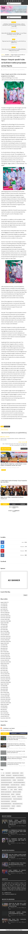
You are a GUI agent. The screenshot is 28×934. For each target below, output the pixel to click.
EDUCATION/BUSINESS (19, 782)
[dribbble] (15, 1)
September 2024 (4, 641)
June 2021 (3, 707)
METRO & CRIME (17, 791)
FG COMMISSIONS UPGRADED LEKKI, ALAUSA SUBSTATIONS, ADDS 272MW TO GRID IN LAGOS (17, 831)
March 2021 (3, 713)
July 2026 (3, 604)
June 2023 (3, 667)
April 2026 (3, 609)
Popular (14, 733)
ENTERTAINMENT (5, 784)
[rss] (17, 1)
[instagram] (21, 1)
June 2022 (3, 687)
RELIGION (13, 47)
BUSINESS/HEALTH (20, 777)
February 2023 (4, 673)
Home (2, 54)
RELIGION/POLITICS (17, 803)
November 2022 (4, 679)
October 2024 (4, 639)
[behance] (19, 1)
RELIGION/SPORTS (5, 806)
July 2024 (3, 644)
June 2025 (3, 626)
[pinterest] (10, 1)
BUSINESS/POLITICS (6, 780)
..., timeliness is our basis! (8, 728)
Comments (23, 733)
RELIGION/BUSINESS (6, 803)
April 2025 (3, 629)
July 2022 (3, 685)
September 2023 (4, 662)
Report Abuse (4, 721)
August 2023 (4, 663)
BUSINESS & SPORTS (18, 775)
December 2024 (4, 636)
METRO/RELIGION (5, 794)
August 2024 (3, 643)
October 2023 (4, 660)
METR (15, 789)
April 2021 (3, 711)
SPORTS (19, 806)
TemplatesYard (18, 932)
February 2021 (4, 714)
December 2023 (4, 656)
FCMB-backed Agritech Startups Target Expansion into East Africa (14, 481)
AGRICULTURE (15, 773)
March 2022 (3, 692)
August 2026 (3, 602)
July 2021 (3, 706)
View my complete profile (6, 730)
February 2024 (4, 653)
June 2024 (3, 646)
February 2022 (4, 694)
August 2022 (3, 684)
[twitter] (6, 1)
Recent (5, 733)
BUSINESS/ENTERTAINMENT (8, 777)
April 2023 (3, 670)
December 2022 (4, 677)
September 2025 (4, 621)
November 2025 (4, 617)
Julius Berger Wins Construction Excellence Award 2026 (12, 497)
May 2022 (3, 689)
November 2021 (4, 699)
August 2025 (3, 622)
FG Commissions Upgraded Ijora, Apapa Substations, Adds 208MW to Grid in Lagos (17, 840)
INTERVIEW (4, 789)
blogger (5, 504)
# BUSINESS (7, 426)
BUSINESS (13, 31)
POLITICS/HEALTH (17, 799)
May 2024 (3, 648)
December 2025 (4, 616)
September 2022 (4, 682)
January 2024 (4, 655)
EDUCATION (14, 22)
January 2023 (4, 675)
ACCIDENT (8, 773)
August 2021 (3, 704)
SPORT (14, 39)
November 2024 (4, 638)
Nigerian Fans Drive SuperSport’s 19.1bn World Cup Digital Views (14, 41)
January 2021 (4, 716)
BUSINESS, (22, 69)
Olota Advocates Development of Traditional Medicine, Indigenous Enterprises (14, 49)
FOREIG (23, 784)
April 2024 (3, 650)
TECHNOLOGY (4, 808)
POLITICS (19, 796)
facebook (23, 504)
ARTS (22, 773)
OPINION (18, 794)
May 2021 (3, 709)
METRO (20, 789)
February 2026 (4, 612)
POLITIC (14, 796)
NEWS (12, 794)
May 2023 (3, 668)
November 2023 (4, 658)
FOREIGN (3, 787)
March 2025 (3, 631)
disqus (13, 504)
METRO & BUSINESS (6, 791)
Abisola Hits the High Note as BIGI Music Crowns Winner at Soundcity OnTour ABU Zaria (14, 33)
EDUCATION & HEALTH (6, 782)
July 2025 (3, 624)
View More (25, 448)
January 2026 (4, 614)
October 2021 (4, 701)
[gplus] (8, 1)
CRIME (14, 780)
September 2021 (4, 702)
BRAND (3, 775)
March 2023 (3, 672)
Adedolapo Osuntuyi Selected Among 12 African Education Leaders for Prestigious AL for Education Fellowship (13, 25)
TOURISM (12, 808)
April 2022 (3, 690)
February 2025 (4, 633)
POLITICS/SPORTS (5, 801)
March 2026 (3, 610)
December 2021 (4, 697)
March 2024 (3, 651)
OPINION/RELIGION (5, 796)
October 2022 (4, 680)
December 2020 (4, 718)
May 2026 (3, 607)
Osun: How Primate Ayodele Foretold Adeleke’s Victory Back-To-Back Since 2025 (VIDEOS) (17, 856)
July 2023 (3, 665)
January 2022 (4, 696)
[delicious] (23, 1)
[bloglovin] (12, 1)
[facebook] (4, 1)
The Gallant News (18, 930)
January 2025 (4, 634)
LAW (12, 789)
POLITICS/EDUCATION (6, 799)
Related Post (6, 449)
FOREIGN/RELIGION (11, 787)
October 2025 (4, 619)
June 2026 (3, 605)
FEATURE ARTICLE (15, 784)
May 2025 (3, 627)
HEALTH (20, 787)
